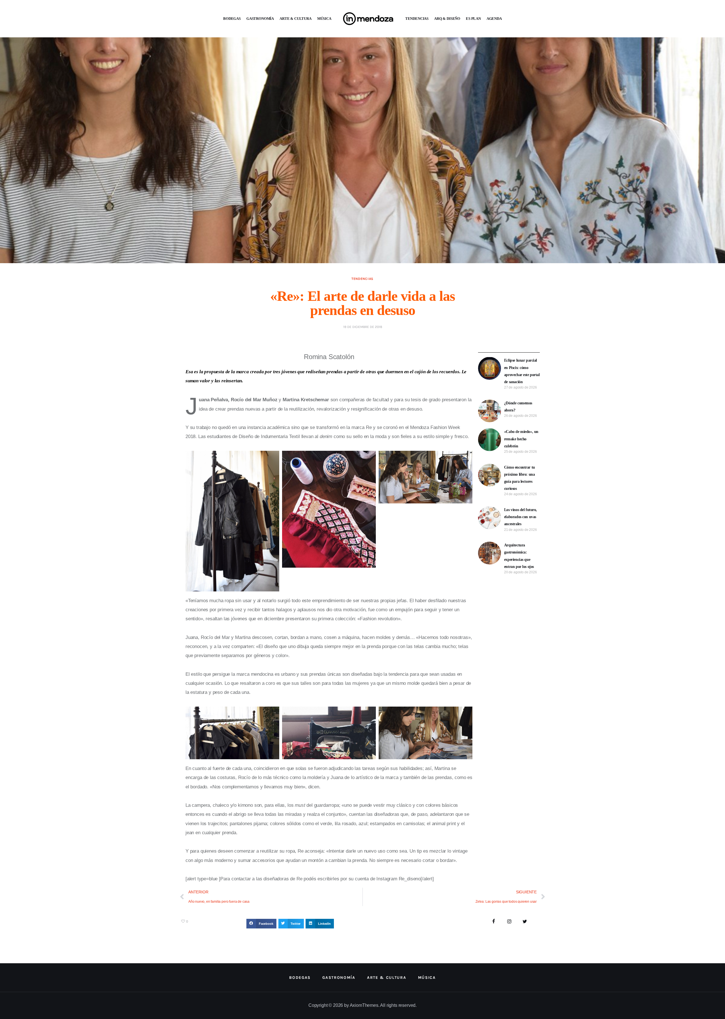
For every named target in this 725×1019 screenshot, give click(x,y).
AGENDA (494, 18)
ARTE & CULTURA (296, 18)
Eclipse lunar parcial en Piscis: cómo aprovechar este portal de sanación (522, 371)
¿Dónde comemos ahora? (518, 406)
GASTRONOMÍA (260, 18)
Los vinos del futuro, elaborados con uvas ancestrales (520, 517)
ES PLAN (473, 18)
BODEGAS (232, 18)
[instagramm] (509, 921)
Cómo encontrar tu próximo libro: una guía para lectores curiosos (519, 478)
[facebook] (493, 921)
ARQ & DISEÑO (447, 18)
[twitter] (524, 921)
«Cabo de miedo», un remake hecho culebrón (521, 439)
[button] (261, 923)
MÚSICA (324, 18)
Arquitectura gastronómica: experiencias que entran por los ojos (519, 556)
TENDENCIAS (416, 18)
